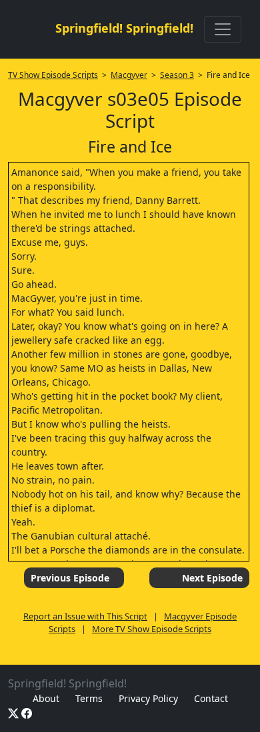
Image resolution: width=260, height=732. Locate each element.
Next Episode (212, 577)
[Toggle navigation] (222, 29)
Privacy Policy (148, 698)
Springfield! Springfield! (124, 28)
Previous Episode (70, 577)
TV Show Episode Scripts (53, 75)
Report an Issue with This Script (85, 616)
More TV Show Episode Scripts (151, 629)
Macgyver (129, 75)
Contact (211, 698)
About (46, 698)
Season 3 (177, 75)
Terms (89, 698)
